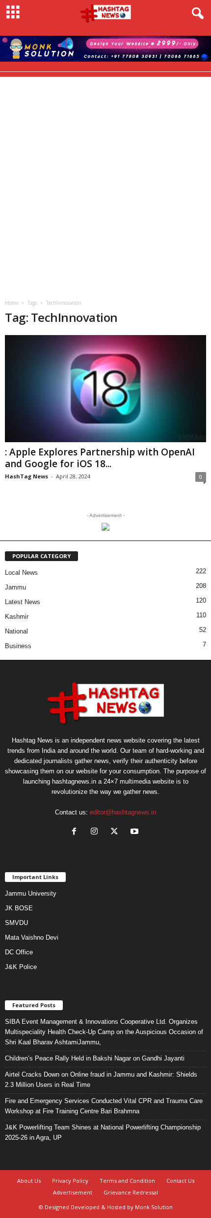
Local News (21, 572)
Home (11, 302)
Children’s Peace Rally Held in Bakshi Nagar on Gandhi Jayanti (95, 1058)
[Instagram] (96, 832)
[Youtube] (136, 832)
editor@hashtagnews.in (123, 812)
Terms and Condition (127, 1180)
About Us (29, 1180)
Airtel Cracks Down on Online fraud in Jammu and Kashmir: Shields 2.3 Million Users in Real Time (101, 1079)
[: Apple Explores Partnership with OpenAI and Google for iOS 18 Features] (105, 388)
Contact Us (180, 1180)
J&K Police (21, 966)
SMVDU (16, 922)
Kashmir (16, 616)
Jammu (15, 587)
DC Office (19, 952)
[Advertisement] (105, 182)
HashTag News (26, 476)
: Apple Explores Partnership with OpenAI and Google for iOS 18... (100, 458)
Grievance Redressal (131, 1192)
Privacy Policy (70, 1180)
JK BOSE (19, 908)
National (16, 631)
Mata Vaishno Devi (31, 937)
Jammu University (30, 893)
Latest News (22, 602)
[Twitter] (116, 832)
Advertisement (72, 1192)
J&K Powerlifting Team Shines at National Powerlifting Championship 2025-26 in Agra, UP (103, 1132)
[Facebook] (76, 832)
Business (18, 646)
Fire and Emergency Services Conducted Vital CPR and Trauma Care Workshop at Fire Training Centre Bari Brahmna (104, 1106)
